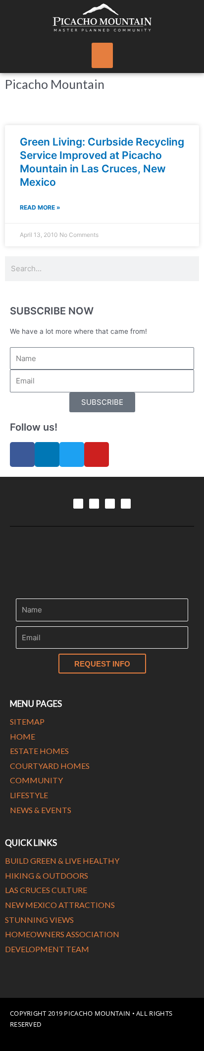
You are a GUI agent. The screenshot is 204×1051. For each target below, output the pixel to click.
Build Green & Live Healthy (62, 860)
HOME (22, 736)
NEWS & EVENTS (40, 810)
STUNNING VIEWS (39, 919)
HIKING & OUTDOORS (46, 875)
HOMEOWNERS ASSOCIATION (62, 934)
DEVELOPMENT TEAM (47, 949)
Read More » (40, 207)
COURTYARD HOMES (50, 765)
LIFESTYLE (29, 795)
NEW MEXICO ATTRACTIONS (60, 904)
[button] (102, 55)
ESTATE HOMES (39, 750)
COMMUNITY (36, 780)
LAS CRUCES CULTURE (46, 890)
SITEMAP (27, 721)
